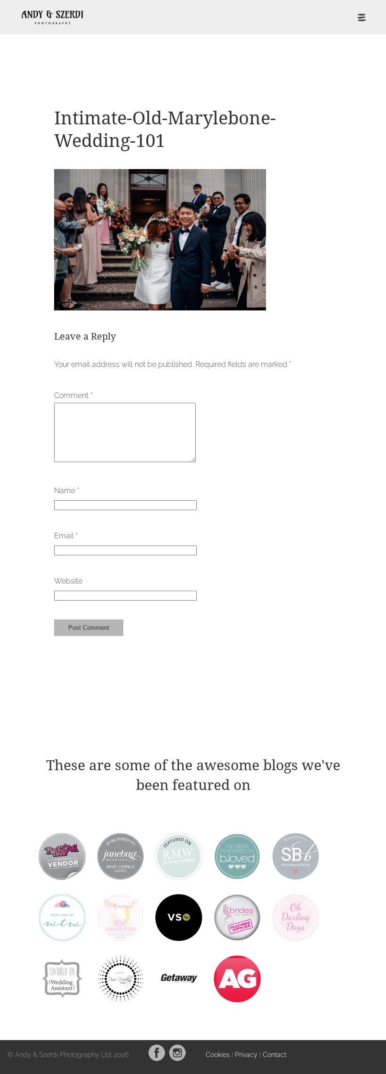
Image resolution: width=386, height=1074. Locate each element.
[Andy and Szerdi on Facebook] (156, 1059)
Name (67, 490)
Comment (73, 395)
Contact (274, 1054)
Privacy (246, 1054)
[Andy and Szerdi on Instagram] (177, 1059)
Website (68, 581)
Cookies (218, 1054)
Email (66, 535)
